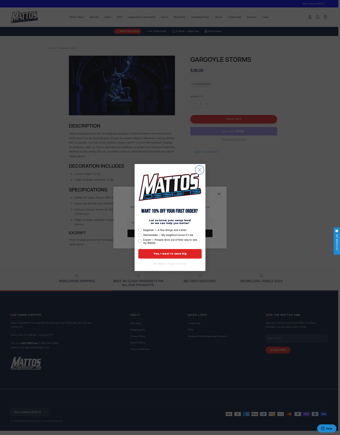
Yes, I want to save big (170, 253)
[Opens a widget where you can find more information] (326, 428)
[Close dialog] (199, 169)
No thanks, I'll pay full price (170, 264)
